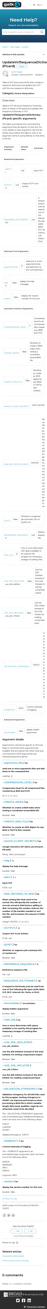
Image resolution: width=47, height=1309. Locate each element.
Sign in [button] (39, 5)
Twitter (9, 1217)
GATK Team (16, 72)
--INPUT (7, 169)
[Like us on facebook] (23, 1300)
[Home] (11, 4)
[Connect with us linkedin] (29, 1300)
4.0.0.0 (25, 47)
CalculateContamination (13, 1256)
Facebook (4, 1217)
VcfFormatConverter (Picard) (15, 1261)
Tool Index (15, 47)
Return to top (10, 1199)
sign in (11, 1284)
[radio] (17, 1231)
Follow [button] (22, 66)
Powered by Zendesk (36, 1307)
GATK (5, 47)
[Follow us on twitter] (18, 1300)
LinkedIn (13, 1217)
